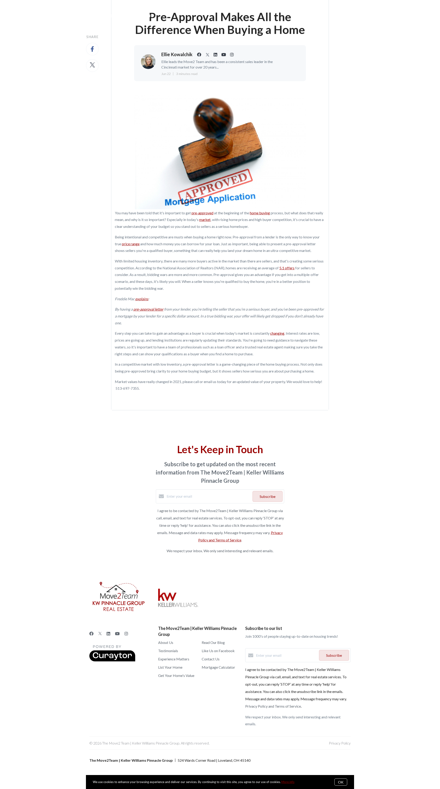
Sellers (77, 16)
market (205, 219)
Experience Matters (173, 659)
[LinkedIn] (108, 633)
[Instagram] (126, 633)
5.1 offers (286, 268)
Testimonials (168, 650)
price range (131, 244)
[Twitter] (100, 633)
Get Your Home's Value (176, 675)
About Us (142, 16)
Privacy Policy (340, 743)
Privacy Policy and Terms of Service (273, 706)
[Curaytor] (112, 660)
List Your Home (170, 667)
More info (287, 782)
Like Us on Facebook (218, 650)
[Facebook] (91, 633)
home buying (260, 213)
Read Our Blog (213, 642)
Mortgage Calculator (218, 667)
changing (277, 333)
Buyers (109, 16)
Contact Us (211, 659)
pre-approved (202, 213)
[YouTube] (117, 633)
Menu (331, 16)
